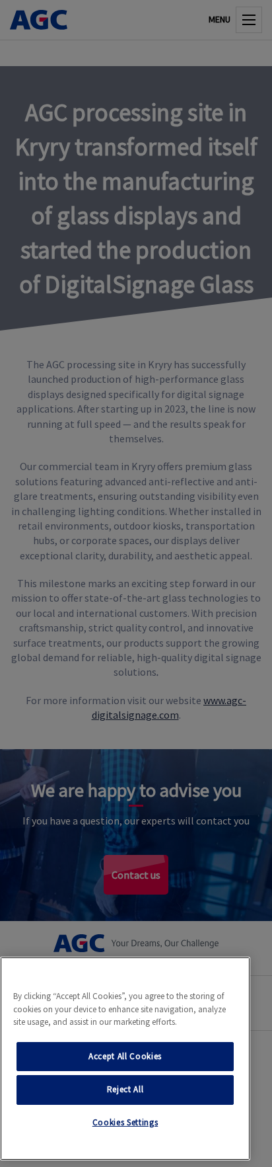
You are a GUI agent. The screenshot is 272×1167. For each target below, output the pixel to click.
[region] (125, 1058)
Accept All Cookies (125, 1056)
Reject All (125, 1089)
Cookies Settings (125, 1122)
